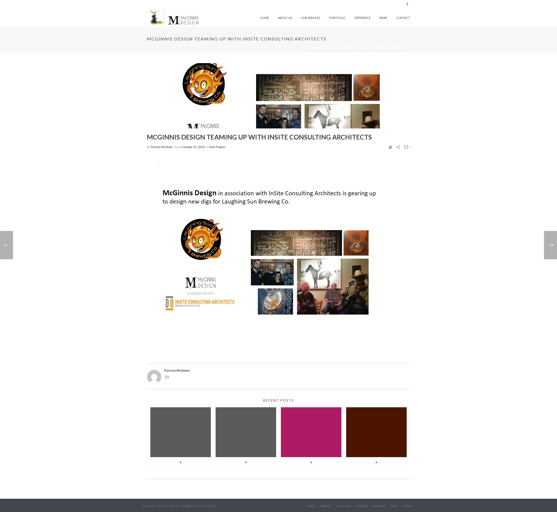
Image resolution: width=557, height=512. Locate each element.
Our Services (310, 18)
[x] (180, 432)
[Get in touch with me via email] (167, 377)
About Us (285, 18)
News (383, 18)
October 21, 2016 (194, 147)
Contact (403, 18)
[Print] (390, 146)
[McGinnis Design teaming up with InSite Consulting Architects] (278, 95)
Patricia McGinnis (161, 147)
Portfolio (337, 18)
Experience (362, 18)
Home (264, 18)
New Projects (217, 147)
